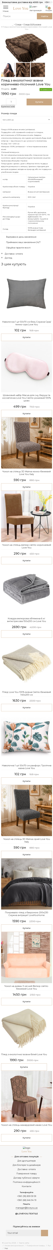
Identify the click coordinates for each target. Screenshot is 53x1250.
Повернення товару (26, 1173)
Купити (26, 337)
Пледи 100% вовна (32, 24)
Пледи (18, 24)
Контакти (26, 1186)
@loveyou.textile (26, 1213)
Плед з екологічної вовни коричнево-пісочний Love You (27, 28)
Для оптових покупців (26, 1156)
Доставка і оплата (27, 1169)
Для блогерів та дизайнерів (27, 1165)
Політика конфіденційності (26, 1182)
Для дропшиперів (26, 1161)
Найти (44, 16)
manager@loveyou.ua (26, 1208)
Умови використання (14, 1245)
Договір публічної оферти (26, 1178)
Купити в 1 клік (8, 106)
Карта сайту (24, 1243)
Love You (20, 8)
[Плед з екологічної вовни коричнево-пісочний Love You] (26, 48)
